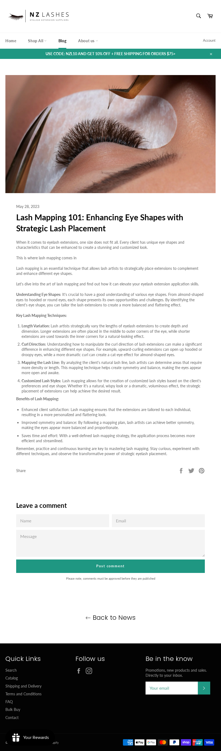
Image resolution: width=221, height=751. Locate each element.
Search (11, 670)
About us (86, 40)
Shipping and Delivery (23, 686)
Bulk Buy (12, 709)
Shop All (36, 40)
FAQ (9, 701)
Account (209, 40)
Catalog (11, 678)
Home (10, 40)
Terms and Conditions (23, 694)
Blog (62, 40)
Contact (12, 717)
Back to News (113, 617)
